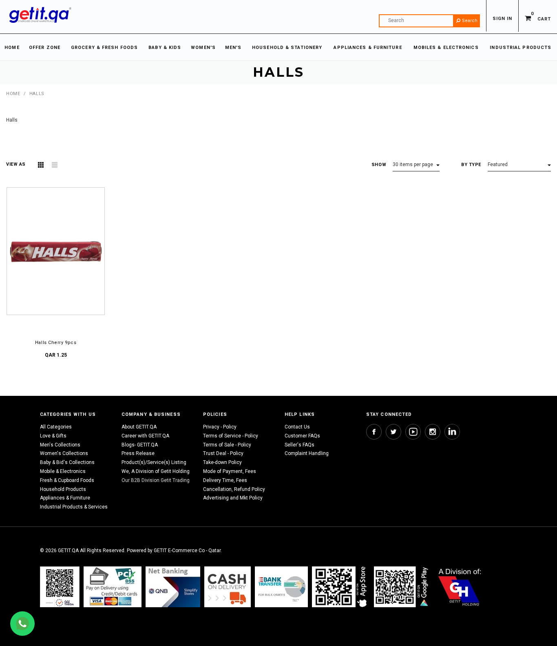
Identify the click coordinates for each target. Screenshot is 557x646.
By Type (471, 164)
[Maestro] (341, 587)
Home (13, 93)
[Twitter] (393, 431)
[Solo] (402, 587)
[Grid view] (41, 165)
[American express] (227, 587)
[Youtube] (413, 431)
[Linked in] (452, 431)
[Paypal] (60, 587)
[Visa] (112, 587)
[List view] (54, 165)
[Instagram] (432, 431)
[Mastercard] (173, 587)
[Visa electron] (281, 587)
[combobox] (429, 21)
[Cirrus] (460, 587)
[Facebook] (374, 431)
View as (16, 164)
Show (378, 164)
